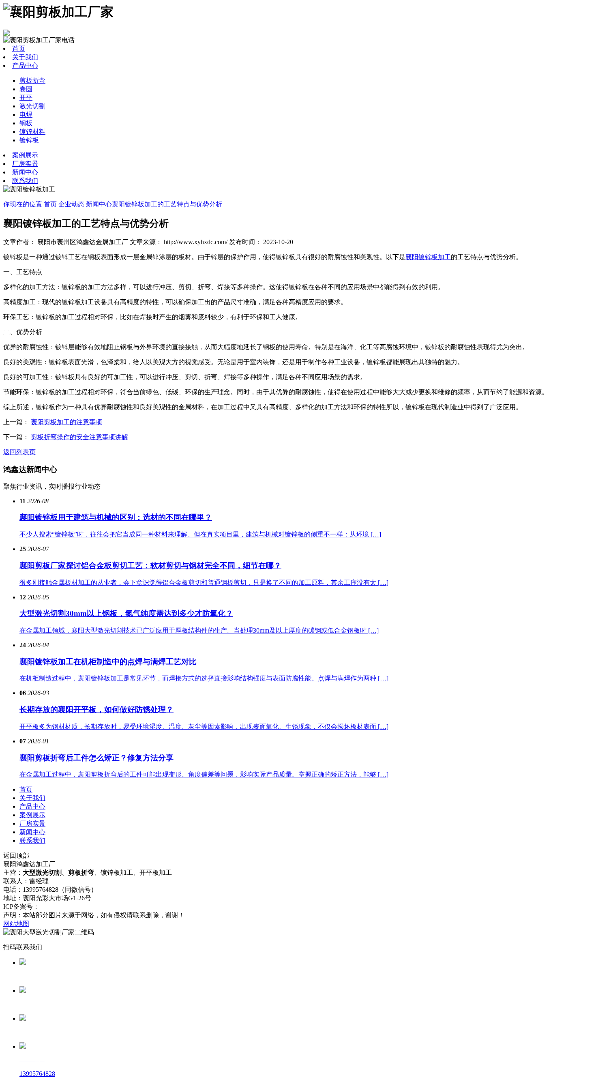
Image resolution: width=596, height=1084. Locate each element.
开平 (25, 97)
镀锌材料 (32, 131)
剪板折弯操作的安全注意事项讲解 (79, 437)
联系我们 (25, 180)
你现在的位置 (22, 204)
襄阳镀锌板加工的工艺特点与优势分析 (167, 204)
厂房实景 (25, 163)
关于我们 (25, 57)
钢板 (25, 123)
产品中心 (25, 65)
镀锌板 (29, 140)
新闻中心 (25, 172)
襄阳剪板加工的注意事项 (66, 422)
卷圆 (25, 89)
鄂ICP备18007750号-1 (69, 906)
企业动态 (71, 204)
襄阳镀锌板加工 (428, 256)
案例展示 (25, 155)
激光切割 (32, 106)
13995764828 (37, 1073)
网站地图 (16, 923)
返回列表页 (19, 452)
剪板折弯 (32, 80)
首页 (18, 48)
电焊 (25, 114)
